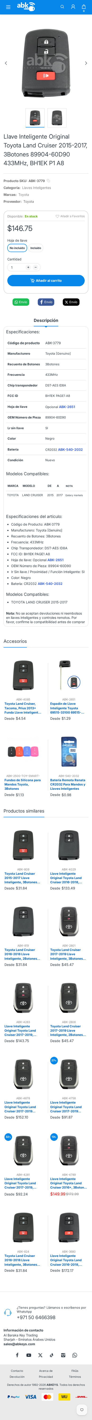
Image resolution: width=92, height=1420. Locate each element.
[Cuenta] (73, 7)
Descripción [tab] (46, 320)
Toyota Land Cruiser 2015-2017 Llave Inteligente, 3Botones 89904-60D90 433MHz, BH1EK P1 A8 (22, 878)
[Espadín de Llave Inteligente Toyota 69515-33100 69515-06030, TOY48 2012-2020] (69, 675)
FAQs (74, 1371)
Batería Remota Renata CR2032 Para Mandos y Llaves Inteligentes (67, 784)
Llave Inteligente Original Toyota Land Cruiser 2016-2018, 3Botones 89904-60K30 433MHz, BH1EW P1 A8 (68, 1260)
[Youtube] (28, 1355)
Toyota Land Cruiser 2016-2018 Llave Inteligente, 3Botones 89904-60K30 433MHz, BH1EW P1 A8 (22, 1260)
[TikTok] (51, 1355)
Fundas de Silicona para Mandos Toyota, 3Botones (22, 784)
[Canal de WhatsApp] (74, 1355)
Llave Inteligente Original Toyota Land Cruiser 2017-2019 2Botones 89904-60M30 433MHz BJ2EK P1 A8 (23, 1106)
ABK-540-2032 (70, 449)
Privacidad (46, 1377)
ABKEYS (52, 1385)
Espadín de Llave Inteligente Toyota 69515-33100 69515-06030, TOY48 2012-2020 (66, 708)
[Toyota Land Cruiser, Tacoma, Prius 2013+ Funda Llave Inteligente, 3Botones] (23, 675)
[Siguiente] (86, 63)
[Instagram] (63, 1355)
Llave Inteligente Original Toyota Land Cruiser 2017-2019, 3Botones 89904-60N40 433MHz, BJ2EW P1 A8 (23, 1030)
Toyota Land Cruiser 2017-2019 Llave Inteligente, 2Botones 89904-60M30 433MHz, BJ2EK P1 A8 (68, 1030)
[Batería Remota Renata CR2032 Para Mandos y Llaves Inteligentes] (69, 752)
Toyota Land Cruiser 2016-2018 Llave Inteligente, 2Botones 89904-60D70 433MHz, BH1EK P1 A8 (22, 954)
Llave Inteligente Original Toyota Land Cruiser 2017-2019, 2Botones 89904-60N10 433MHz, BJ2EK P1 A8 (22, 1183)
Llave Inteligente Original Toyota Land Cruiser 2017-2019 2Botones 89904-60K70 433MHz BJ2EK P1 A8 (68, 1106)
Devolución (17, 1377)
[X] (40, 1355)
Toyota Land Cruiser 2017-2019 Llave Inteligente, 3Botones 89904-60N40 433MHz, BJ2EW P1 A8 (68, 954)
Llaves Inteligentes (36, 188)
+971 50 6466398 (36, 1317)
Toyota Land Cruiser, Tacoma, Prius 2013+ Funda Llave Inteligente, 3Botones (22, 708)
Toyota (23, 195)
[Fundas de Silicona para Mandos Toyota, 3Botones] (23, 752)
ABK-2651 (67, 407)
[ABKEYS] (26, 11)
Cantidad (14, 259)
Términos (75, 1377)
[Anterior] (6, 63)
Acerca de (46, 1371)
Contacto (17, 1371)
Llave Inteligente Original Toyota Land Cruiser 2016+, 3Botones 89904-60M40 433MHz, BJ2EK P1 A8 (69, 1183)
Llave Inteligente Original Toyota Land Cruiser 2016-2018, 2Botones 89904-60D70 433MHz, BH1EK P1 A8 (68, 878)
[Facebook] (17, 1355)
